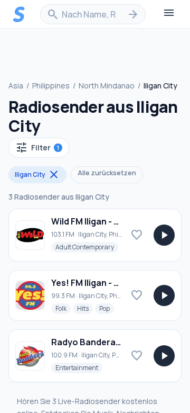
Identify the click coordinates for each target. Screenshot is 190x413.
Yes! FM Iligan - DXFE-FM (100, 283)
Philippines (51, 85)
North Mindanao (107, 85)
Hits (85, 308)
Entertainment (78, 367)
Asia (15, 85)
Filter (37, 147)
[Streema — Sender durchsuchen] (19, 14)
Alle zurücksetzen (107, 172)
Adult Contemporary (86, 247)
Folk (63, 308)
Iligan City (37, 174)
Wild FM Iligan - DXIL (91, 221)
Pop (106, 308)
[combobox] (93, 14)
